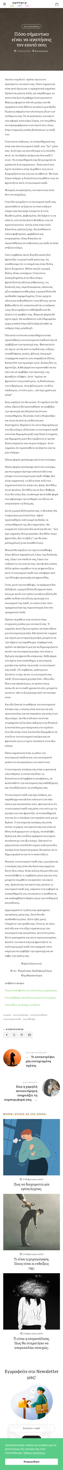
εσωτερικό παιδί (13, 1019)
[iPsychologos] (19, 4)
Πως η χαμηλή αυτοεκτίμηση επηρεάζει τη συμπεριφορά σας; (31, 1092)
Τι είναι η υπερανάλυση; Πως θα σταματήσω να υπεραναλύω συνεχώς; (31, 1343)
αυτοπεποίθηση (39, 1015)
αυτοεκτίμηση (21, 1015)
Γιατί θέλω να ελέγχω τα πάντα (22, 1005)
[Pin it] (21, 1034)
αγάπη (8, 1015)
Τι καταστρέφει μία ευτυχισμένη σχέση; (31, 1060)
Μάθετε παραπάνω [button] (34, 1453)
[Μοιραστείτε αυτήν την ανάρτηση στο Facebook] (6, 1034)
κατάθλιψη (29, 1019)
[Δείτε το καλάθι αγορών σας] (57, 4)
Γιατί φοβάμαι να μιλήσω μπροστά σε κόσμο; (30, 997)
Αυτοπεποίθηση (31, 26)
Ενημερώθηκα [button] (31, 1461)
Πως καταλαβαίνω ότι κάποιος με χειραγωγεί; (31, 990)
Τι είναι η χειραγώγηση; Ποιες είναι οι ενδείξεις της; (31, 1263)
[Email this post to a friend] (29, 1034)
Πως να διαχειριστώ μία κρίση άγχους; (31, 1186)
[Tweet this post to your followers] (14, 1034)
